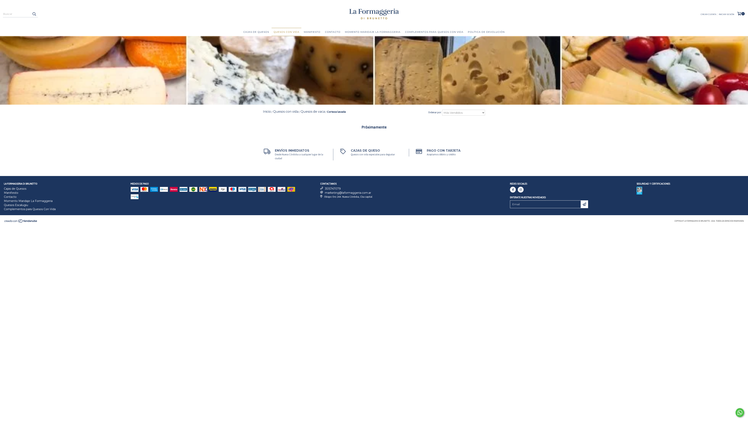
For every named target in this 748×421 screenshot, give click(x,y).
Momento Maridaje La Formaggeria (372, 31)
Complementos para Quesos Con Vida (434, 31)
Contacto (332, 31)
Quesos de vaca (313, 111)
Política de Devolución (486, 31)
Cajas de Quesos (256, 31)
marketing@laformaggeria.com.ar (348, 193)
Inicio (267, 111)
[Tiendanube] (21, 222)
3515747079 (333, 188)
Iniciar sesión (726, 14)
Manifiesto (312, 31)
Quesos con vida (286, 31)
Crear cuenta (708, 14)
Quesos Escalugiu (16, 205)
